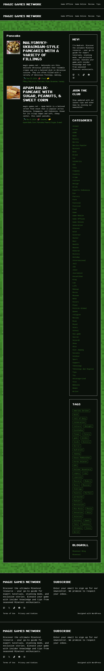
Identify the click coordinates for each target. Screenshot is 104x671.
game (76, 438)
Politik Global (80, 308)
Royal (75, 324)
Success (77, 520)
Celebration (79, 422)
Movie (75, 292)
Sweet (59, 122)
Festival (77, 206)
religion (77, 315)
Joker (75, 270)
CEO (74, 165)
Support (76, 363)
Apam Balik (27, 122)
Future (87, 434)
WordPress (96, 613)
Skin (75, 347)
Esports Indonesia (81, 190)
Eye (74, 193)
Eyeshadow (78, 430)
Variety (62, 81)
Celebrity (77, 161)
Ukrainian (54, 81)
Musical (86, 485)
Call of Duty (80, 419)
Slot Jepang (78, 350)
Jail (75, 264)
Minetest (77, 555)
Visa (75, 382)
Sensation (78, 513)
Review (76, 318)
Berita (76, 142)
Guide (76, 442)
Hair (75, 241)
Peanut (47, 122)
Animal (76, 126)
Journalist (78, 273)
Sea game (77, 334)
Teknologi (77, 366)
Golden (85, 438)
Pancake (41, 81)
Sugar (53, 122)
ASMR (75, 133)
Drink (75, 187)
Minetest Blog (79, 551)
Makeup (76, 289)
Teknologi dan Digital (83, 369)
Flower (77, 434)
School (76, 331)
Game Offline (79, 219)
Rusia (89, 509)
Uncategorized (79, 379)
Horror (77, 446)
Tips (75, 372)
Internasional (79, 260)
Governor (77, 235)
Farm (75, 200)
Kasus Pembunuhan (82, 458)
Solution (78, 516)
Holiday (76, 257)
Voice (88, 528)
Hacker (76, 238)
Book (75, 152)
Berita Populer (80, 145)
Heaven (76, 248)
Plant (75, 305)
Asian (75, 129)
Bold (76, 415)
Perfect (88, 493)
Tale (76, 524)
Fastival (77, 203)
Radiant (77, 501)
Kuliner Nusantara (82, 469)
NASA (75, 299)
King (75, 280)
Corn (34, 122)
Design (76, 184)
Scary (75, 327)
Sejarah (76, 340)
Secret (76, 337)
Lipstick (78, 477)
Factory (76, 196)
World (76, 532)
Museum (76, 296)
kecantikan (78, 276)
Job (74, 267)
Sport (75, 359)
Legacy (77, 473)
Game (75, 212)
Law (74, 283)
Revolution (79, 505)
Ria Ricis (78, 509)
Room (75, 321)
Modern (88, 481)
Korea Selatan (80, 462)
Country (44, 119)
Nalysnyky (33, 81)
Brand (75, 155)
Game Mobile (78, 216)
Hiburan (76, 251)
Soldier (76, 356)
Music (76, 485)
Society (76, 353)
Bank (75, 136)
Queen (75, 311)
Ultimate (78, 528)
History (76, 254)
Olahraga (78, 489)
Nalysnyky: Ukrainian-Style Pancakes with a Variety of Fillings (41, 51)
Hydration (78, 450)
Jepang (77, 454)
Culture (76, 180)
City (75, 168)
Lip (85, 473)
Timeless (86, 524)
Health (76, 244)
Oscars (76, 302)
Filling (25, 81)
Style (48, 81)
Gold (75, 232)
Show (75, 343)
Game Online (78, 222)
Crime (75, 177)
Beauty (76, 139)
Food (44, 78)
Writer (76, 391)
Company (76, 171)
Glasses (76, 228)
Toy (74, 375)
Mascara (77, 481)
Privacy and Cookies (28, 613)
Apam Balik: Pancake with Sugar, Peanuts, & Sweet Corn (42, 94)
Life (75, 286)
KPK (75, 466)
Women (75, 388)
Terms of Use (9, 613)
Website (76, 385)
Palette (77, 493)
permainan (78, 497)
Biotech (76, 149)
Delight (88, 426)
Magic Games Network (22, 4)
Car (74, 158)
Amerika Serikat (81, 411)
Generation (78, 225)
